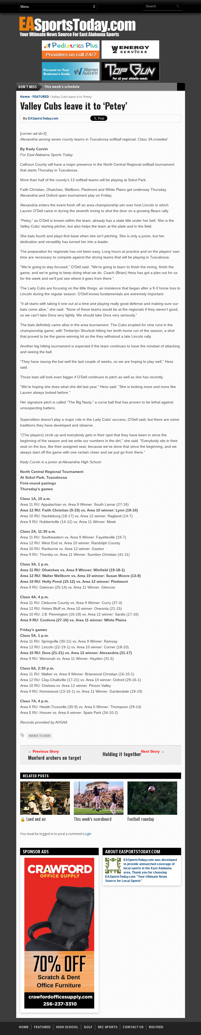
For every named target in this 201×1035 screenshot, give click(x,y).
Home (25, 96)
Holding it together (122, 754)
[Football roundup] (152, 813)
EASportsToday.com (43, 118)
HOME (24, 1027)
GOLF (88, 1027)
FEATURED (40, 96)
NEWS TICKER (39, 736)
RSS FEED (156, 1027)
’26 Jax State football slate (66, 86)
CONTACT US (133, 1027)
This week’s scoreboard (92, 819)
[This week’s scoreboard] (99, 813)
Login (87, 834)
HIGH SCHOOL (67, 1027)
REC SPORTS (107, 1027)
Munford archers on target (54, 757)
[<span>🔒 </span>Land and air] (45, 813)
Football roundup (140, 819)
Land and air (33, 819)
